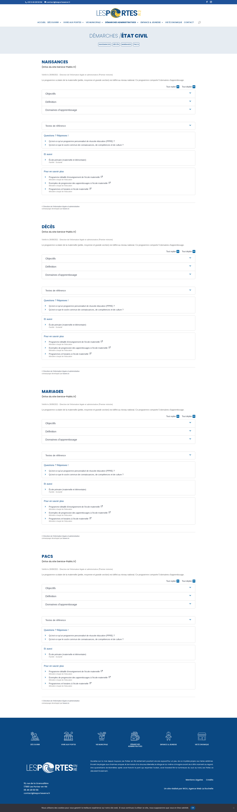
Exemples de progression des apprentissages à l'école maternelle (78, 183)
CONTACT (189, 22)
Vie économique (202, 744)
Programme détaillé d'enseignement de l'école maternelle (74, 177)
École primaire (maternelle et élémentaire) (67, 160)
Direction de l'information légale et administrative (61, 206)
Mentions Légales (194, 780)
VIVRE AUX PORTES (72, 22)
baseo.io (66, 209)
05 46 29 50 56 (31, 790)
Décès (116, 44)
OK (193, 808)
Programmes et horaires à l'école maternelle (69, 189)
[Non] (233, 808)
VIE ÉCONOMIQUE (173, 22)
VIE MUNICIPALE (93, 22)
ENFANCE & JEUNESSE (151, 22)
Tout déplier (187, 87)
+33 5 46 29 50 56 (34, 2)
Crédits (209, 780)
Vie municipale (102, 744)
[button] (118, 94)
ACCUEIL (41, 22)
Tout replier (171, 87)
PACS (136, 44)
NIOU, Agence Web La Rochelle (198, 788)
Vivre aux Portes (68, 744)
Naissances (104, 44)
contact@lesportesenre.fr (37, 793)
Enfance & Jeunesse (168, 744)
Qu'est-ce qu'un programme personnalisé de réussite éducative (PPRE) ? (82, 141)
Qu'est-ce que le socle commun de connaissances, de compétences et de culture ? (86, 145)
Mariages (126, 44)
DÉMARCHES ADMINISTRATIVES (120, 22)
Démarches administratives (135, 745)
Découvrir (35, 744)
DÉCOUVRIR (53, 22)
